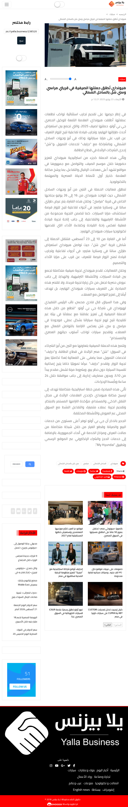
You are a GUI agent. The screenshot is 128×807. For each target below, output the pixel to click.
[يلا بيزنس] (117, 4)
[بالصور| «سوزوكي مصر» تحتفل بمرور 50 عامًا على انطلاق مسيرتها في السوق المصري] (105, 513)
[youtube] (18, 511)
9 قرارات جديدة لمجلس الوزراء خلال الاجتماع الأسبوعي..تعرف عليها (26, 560)
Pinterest (118, 477)
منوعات (88, 783)
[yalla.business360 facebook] (35, 511)
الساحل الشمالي (99, 463)
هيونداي (114, 463)
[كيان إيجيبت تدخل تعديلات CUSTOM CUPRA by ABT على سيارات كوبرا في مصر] (105, 594)
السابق (118, 624)
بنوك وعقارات (86, 770)
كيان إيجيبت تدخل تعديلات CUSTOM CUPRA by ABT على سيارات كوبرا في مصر (105, 613)
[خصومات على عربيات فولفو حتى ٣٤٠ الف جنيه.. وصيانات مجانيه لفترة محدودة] (105, 553)
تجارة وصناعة (102, 776)
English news (81, 789)
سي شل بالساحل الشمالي (68, 463)
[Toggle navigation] (6, 4)
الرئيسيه (122, 14)
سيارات (112, 14)
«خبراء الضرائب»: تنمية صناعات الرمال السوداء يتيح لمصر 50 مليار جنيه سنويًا (24, 597)
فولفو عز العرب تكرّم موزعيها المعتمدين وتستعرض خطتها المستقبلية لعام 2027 (69, 532)
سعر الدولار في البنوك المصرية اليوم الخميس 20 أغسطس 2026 (25, 634)
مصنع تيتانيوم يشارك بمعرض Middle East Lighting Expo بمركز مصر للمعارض (25, 586)
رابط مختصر (21, 22)
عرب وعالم (75, 783)
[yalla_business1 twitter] (29, 511)
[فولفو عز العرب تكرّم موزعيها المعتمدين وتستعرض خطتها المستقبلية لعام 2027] (65, 513)
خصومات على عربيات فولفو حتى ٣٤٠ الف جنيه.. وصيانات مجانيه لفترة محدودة (105, 572)
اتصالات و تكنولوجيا (107, 783)
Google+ (80, 471)
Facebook (106, 471)
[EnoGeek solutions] (54, 804)
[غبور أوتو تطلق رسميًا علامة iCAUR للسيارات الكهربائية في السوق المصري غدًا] (65, 594)
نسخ (21, 40)
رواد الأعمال (84, 776)
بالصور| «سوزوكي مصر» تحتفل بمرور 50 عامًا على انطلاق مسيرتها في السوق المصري (106, 532)
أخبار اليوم (102, 770)
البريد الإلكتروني (101, 477)
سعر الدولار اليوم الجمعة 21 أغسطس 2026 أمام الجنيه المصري (25, 609)
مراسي (86, 463)
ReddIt (67, 471)
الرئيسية (115, 770)
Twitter (93, 471)
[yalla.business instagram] (13, 511)
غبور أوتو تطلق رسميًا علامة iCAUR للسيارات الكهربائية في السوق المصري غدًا (66, 613)
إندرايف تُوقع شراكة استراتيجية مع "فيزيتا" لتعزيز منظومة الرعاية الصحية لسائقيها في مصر (66, 572)
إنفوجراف (108, 789)
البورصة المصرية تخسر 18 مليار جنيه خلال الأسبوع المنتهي (25, 621)
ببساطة (96, 789)
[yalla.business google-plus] (24, 511)
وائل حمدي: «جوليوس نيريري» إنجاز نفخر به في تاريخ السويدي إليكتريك (26, 572)
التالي (108, 624)
